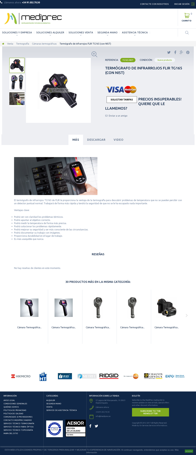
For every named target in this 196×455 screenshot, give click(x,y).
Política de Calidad (13, 413)
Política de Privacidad (15, 410)
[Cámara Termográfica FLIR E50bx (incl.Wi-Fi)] (63, 307)
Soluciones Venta (81, 32)
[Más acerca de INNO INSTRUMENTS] (65, 376)
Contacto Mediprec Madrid (18, 420)
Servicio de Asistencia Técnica (61, 410)
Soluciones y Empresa (17, 32)
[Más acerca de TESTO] (131, 376)
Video (119, 139)
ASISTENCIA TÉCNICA (135, 32)
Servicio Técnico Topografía (18, 430)
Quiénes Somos (11, 407)
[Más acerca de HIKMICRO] (21, 376)
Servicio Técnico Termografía (19, 423)
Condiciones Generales (15, 404)
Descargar (96, 139)
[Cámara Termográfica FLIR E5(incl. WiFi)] (132, 307)
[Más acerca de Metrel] (87, 376)
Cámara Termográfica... (29, 327)
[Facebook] (90, 426)
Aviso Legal (9, 400)
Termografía (22, 43)
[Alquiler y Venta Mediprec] (33, 18)
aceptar (189, 451)
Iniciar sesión (182, 4)
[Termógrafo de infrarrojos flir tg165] (17, 65)
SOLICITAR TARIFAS (122, 99)
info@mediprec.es (103, 416)
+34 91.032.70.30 (102, 412)
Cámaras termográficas (44, 43)
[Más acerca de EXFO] (175, 376)
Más (75, 139)
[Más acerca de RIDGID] (109, 376)
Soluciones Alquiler (50, 32)
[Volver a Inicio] (3, 43)
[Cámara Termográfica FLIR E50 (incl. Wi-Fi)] (29, 307)
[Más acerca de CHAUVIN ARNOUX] (153, 376)
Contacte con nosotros (154, 4)
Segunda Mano (107, 32)
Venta (10, 43)
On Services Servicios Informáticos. (153, 425)
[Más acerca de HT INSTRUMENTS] (43, 376)
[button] (150, 412)
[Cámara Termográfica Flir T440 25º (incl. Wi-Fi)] (166, 307)
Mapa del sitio (11, 433)
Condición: (146, 60)
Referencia (111, 60)
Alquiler (50, 400)
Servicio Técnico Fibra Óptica (19, 427)
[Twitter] (96, 426)
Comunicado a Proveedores (18, 417)
